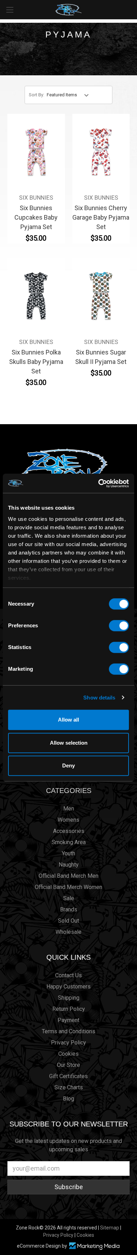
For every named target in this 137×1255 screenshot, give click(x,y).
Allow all (68, 720)
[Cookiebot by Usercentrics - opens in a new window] (98, 483)
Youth (68, 853)
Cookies (68, 1053)
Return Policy (68, 1009)
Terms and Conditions (68, 1031)
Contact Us (68, 975)
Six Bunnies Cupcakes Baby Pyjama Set (36, 217)
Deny (68, 765)
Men (68, 808)
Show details (99, 698)
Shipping (68, 997)
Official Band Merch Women (68, 887)
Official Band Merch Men (68, 876)
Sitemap (109, 1227)
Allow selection (68, 743)
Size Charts (68, 1087)
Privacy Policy (68, 1042)
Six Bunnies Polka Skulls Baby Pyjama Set (36, 362)
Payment (68, 1020)
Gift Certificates (68, 1076)
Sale (68, 898)
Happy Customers (68, 986)
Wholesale (68, 932)
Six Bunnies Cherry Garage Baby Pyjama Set (100, 217)
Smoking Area (69, 842)
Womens (68, 819)
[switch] (119, 625)
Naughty (69, 864)
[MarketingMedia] (94, 1246)
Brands (68, 909)
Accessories (68, 831)
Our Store (68, 1065)
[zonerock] (133, 9)
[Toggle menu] (9, 9)
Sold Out (68, 920)
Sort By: (36, 94)
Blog (68, 1098)
